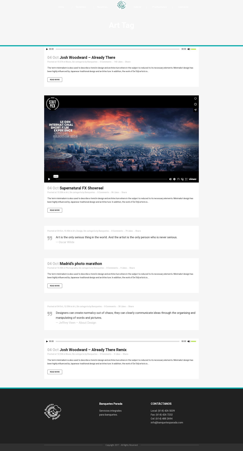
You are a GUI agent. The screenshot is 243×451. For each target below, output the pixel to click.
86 (115, 192)
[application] (121, 49)
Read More (55, 80)
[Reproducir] (47, 49)
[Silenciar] (189, 49)
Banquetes (92, 62)
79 (129, 231)
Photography (72, 268)
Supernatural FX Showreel (81, 188)
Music (68, 62)
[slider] (195, 48)
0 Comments (106, 62)
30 (122, 306)
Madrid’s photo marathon (81, 263)
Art (67, 192)
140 (118, 62)
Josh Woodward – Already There (87, 57)
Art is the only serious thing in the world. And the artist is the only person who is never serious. (116, 237)
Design (79, 231)
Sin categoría (78, 62)
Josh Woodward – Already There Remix (93, 350)
